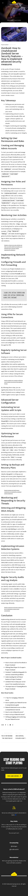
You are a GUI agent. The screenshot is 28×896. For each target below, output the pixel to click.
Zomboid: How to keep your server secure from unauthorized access (15, 683)
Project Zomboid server (15, 157)
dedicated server (17, 331)
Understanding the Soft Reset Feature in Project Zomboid (14, 678)
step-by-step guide (6, 474)
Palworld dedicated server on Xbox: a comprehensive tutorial (15, 708)
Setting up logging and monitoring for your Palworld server (15, 718)
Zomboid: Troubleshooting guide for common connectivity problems (16, 673)
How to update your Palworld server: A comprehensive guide (16, 704)
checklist (16, 589)
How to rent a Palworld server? (14, 712)
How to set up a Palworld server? (15, 714)
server (15, 71)
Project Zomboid (4, 44)
